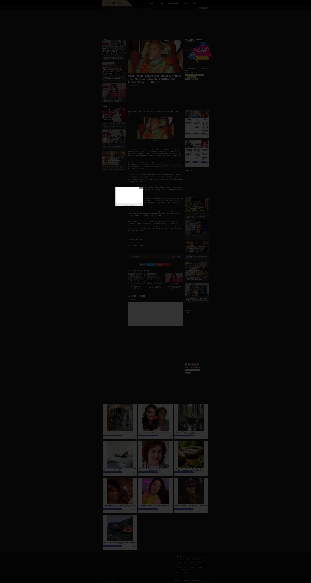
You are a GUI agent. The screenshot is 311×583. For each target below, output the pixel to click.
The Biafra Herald (131, 205)
